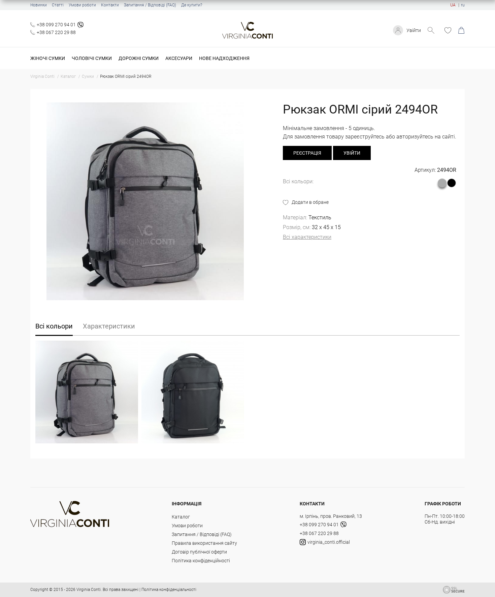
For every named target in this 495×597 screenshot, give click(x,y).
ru (463, 5)
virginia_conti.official (328, 542)
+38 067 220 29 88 (56, 32)
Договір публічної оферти (199, 552)
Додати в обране (310, 202)
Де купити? (191, 5)
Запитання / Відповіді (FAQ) (150, 5)
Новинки (38, 5)
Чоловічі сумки (92, 58)
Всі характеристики (307, 237)
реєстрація (307, 153)
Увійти (413, 30)
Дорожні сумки (139, 58)
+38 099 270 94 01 (56, 24)
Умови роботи (82, 5)
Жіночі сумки (47, 58)
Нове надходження (224, 58)
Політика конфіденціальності (168, 589)
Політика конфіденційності (201, 560)
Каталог (181, 517)
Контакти (110, 5)
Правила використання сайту (204, 543)
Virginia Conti (88, 589)
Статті (58, 5)
